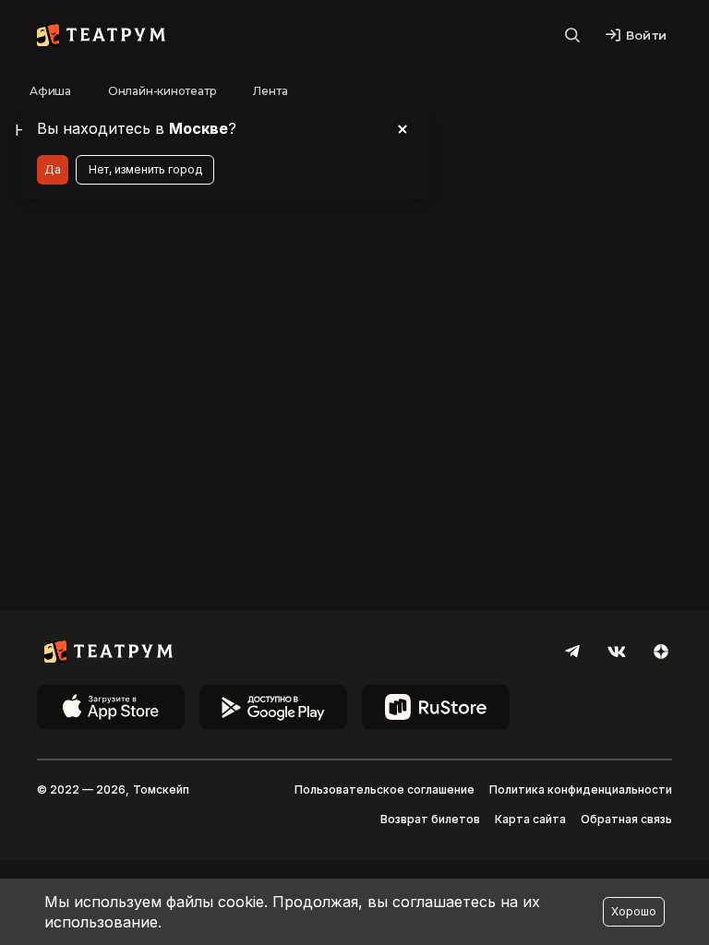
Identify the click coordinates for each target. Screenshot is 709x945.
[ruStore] (436, 707)
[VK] (617, 651)
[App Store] (111, 707)
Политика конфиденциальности (580, 789)
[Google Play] (273, 707)
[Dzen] (661, 651)
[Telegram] (572, 651)
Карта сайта (530, 819)
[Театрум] (101, 35)
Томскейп (161, 789)
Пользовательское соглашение (384, 789)
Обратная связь (626, 819)
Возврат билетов (430, 819)
